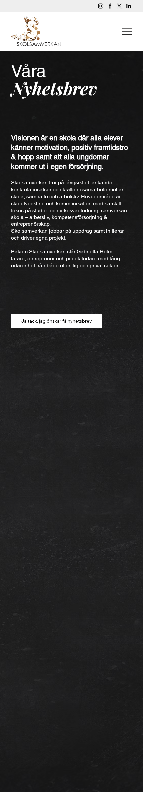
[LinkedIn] (128, 6)
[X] (119, 6)
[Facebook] (110, 6)
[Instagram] (100, 6)
